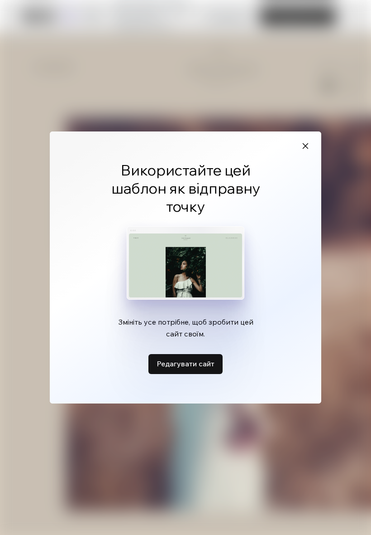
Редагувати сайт (185, 363)
